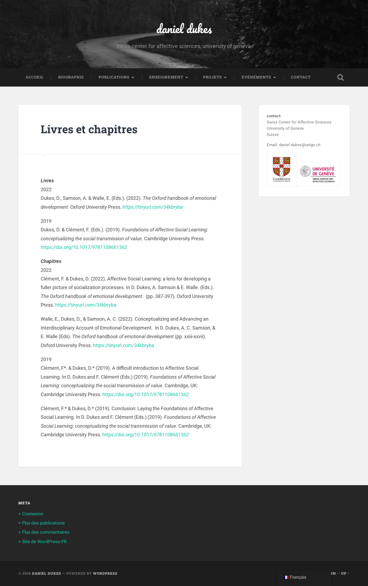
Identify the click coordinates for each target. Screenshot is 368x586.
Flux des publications (43, 523)
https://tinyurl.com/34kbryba (152, 207)
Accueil (35, 77)
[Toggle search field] (340, 77)
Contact (301, 77)
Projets (212, 77)
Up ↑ (345, 573)
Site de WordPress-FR (44, 541)
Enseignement (166, 77)
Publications (114, 77)
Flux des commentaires (46, 532)
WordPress (105, 573)
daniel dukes (184, 28)
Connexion (32, 513)
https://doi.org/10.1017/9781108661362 (84, 247)
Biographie (71, 77)
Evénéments (256, 77)
